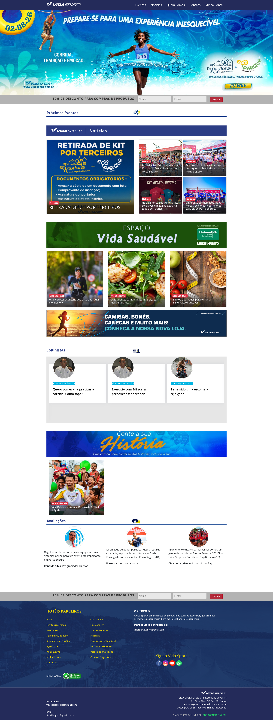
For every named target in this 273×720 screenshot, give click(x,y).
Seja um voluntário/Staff (58, 641)
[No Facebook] (159, 663)
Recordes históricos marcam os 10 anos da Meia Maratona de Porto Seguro (160, 168)
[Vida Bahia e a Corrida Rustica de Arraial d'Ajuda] (76, 487)
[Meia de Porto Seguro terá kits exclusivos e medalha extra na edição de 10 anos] (160, 195)
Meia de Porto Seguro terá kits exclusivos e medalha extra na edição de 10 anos (160, 205)
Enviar (216, 99)
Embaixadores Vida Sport (103, 641)
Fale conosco (97, 624)
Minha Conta (214, 5)
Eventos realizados (56, 624)
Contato (195, 5)
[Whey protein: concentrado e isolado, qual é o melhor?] (75, 279)
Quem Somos (176, 5)
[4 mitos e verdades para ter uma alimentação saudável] (198, 279)
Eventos (140, 5)
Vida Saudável (57, 296)
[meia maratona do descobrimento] (136, 234)
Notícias (156, 5)
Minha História (53, 657)
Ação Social (52, 646)
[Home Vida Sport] (63, 3)
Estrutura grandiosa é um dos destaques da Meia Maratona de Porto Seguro (205, 168)
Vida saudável (53, 651)
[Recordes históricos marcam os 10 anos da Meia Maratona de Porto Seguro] (160, 158)
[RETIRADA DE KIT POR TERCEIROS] (90, 178)
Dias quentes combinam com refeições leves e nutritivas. (133, 301)
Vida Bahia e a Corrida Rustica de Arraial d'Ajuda (75, 508)
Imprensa (95, 635)
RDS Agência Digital (215, 715)
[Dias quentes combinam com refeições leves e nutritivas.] (136, 279)
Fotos (49, 619)
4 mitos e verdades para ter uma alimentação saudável (191, 301)
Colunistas (51, 662)
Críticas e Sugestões (100, 657)
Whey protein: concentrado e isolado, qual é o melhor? (74, 301)
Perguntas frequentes (101, 646)
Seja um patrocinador (57, 635)
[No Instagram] (165, 663)
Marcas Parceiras (99, 630)
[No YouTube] (172, 663)
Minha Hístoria (59, 503)
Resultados (52, 630)
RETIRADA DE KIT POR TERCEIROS (85, 207)
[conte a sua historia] (136, 443)
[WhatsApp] (179, 663)
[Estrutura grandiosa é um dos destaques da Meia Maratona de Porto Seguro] (205, 158)
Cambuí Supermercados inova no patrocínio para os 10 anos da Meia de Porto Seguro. (203, 205)
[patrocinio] (136, 323)
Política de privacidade (101, 651)
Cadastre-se (96, 619)
